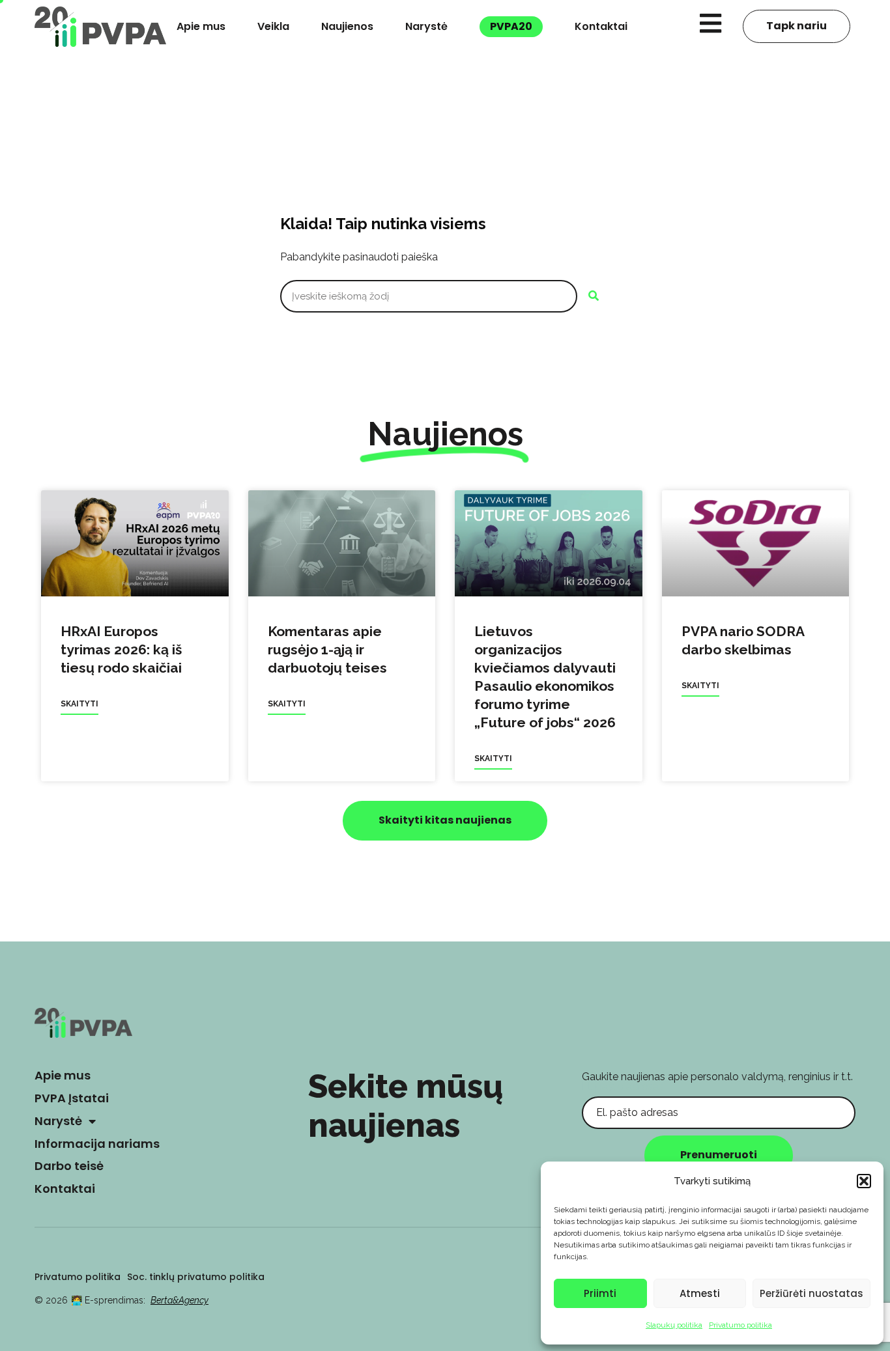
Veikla (273, 26)
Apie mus (201, 26)
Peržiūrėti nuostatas (811, 1293)
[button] (863, 1181)
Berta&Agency (179, 1300)
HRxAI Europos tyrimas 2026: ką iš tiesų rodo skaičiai (121, 649)
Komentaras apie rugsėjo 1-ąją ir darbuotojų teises (327, 649)
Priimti (600, 1293)
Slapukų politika (674, 1325)
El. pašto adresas (623, 1086)
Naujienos (347, 26)
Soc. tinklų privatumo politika (196, 1276)
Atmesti (700, 1293)
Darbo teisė (69, 1166)
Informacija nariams (97, 1143)
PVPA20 (511, 26)
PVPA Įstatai (72, 1098)
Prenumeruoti (718, 1154)
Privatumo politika (740, 1325)
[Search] (593, 296)
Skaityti (79, 703)
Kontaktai (601, 26)
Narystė (426, 26)
